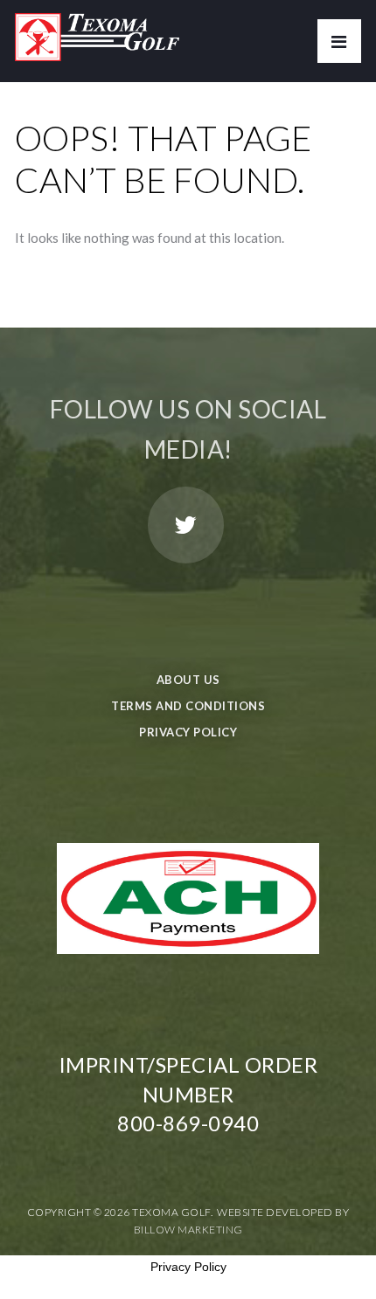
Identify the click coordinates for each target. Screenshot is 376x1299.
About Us (188, 680)
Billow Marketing (188, 1229)
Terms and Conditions (188, 706)
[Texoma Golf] (97, 30)
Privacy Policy (188, 732)
